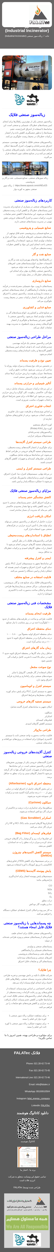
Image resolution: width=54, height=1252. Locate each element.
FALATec (45, 1105)
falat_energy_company (38, 1098)
